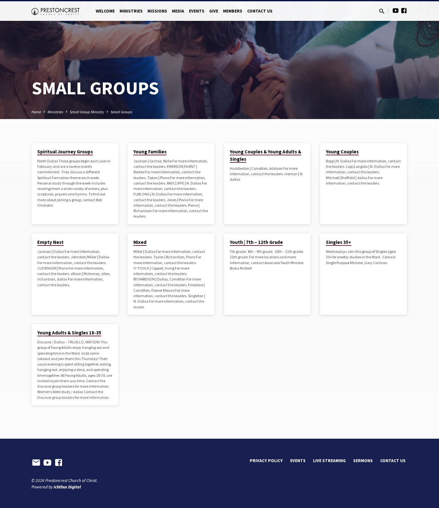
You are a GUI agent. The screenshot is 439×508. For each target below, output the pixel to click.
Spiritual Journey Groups (65, 152)
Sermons (363, 460)
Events (196, 11)
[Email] (36, 463)
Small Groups (121, 111)
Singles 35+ (338, 242)
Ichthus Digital (67, 487)
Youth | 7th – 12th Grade (256, 242)
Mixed (140, 242)
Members (232, 11)
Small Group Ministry (87, 111)
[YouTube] (395, 10)
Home (36, 111)
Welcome (105, 11)
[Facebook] (404, 10)
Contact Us (260, 11)
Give (213, 11)
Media (178, 11)
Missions (157, 11)
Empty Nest (50, 242)
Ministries (131, 11)
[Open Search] (381, 11)
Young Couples (342, 152)
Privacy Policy (266, 460)
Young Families (149, 152)
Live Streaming (329, 460)
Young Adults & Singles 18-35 (69, 333)
